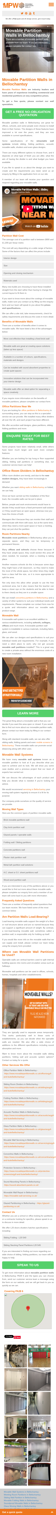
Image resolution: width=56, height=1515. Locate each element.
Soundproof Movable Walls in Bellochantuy (23, 1503)
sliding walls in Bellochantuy (31, 487)
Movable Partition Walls (14, 89)
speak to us (28, 1265)
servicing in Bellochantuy (34, 789)
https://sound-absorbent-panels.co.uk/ (21, 1185)
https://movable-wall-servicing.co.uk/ (20, 1196)
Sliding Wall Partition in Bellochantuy (20, 1497)
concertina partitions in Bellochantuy (31, 598)
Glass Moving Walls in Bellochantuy (20, 1506)
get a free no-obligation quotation (27, 113)
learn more (28, 713)
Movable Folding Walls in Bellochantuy (21, 1500)
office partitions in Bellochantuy (35, 410)
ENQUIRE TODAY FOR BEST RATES (28, 437)
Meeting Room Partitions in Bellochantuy (22, 1495)
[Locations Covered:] (3, 4)
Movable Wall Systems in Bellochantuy (21, 1492)
